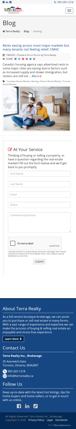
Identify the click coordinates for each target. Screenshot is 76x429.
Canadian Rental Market (18, 81)
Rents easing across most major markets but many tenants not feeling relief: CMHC (36, 47)
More (35, 76)
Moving (35, 81)
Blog (26, 31)
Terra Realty (12, 31)
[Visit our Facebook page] (4, 2)
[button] (69, 11)
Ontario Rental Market (50, 81)
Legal (50, 420)
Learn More (12, 338)
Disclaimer (61, 420)
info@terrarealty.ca (20, 376)
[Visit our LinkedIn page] (7, 2)
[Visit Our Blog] (10, 2)
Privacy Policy (36, 420)
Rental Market (34, 55)
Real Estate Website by (59, 425)
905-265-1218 (65, 2)
